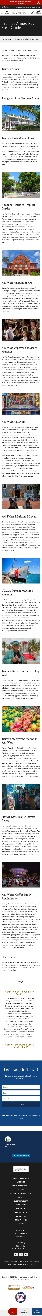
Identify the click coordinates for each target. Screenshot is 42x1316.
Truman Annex (7, 39)
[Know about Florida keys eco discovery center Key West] (21, 797)
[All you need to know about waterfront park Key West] (21, 651)
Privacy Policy (21, 1250)
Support (21, 1219)
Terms (21, 1253)
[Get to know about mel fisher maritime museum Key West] (21, 497)
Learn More (21, 3)
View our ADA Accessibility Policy (22, 1294)
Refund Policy (21, 1242)
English (6, 7)
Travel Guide (21, 1234)
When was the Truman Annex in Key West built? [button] (19, 1045)
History (21, 1227)
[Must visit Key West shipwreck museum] (21, 330)
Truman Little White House (24, 39)
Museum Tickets (38, 13)
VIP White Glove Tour (21, 1215)
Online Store (21, 1246)
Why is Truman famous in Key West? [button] (19, 992)
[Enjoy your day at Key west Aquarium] (21, 404)
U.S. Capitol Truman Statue (21, 1223)
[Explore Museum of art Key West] (21, 263)
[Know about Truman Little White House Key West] (21, 119)
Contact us (21, 1238)
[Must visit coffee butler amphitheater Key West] (21, 875)
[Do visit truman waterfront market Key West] (21, 719)
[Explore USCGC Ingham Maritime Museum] (21, 571)
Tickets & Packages (21, 1208)
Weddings (21, 1212)
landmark (29, 149)
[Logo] (19, 12)
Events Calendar (21, 1231)
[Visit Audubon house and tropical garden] (21, 185)
